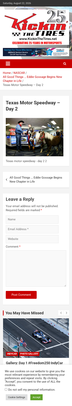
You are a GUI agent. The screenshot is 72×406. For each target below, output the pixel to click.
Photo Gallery (29, 353)
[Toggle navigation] (8, 63)
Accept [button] (36, 397)
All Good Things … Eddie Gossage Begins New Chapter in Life (36, 179)
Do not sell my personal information (31, 389)
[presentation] (61, 313)
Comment (13, 246)
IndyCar (12, 353)
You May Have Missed (25, 313)
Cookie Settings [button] (16, 397)
